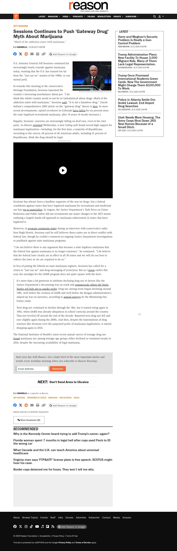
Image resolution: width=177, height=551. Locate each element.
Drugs (76, 398)
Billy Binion (123, 91)
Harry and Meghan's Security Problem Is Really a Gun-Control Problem (138, 40)
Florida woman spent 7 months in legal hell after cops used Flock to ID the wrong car (61, 441)
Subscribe (131, 16)
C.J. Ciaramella (20, 47)
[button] (161, 16)
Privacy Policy (58, 535)
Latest (42, 16)
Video (66, 16)
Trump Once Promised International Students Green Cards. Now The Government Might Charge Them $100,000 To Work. (139, 81)
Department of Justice (36, 398)
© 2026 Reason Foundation (25, 535)
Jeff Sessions (20, 26)
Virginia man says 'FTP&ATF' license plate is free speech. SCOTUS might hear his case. (62, 461)
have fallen (79, 110)
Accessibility (45, 535)
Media (116, 517)
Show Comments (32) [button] (30, 420)
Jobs (60, 517)
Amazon (127, 517)
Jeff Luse (122, 130)
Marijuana (52, 398)
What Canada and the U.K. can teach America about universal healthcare (56, 451)
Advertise (81, 517)
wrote (91, 270)
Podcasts (78, 16)
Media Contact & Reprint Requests (30, 412)
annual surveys (72, 296)
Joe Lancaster (124, 109)
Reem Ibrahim (123, 46)
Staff (52, 517)
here (95, 106)
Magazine (53, 16)
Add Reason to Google (64, 54)
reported (37, 125)
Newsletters (104, 16)
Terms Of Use (72, 535)
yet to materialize (32, 209)
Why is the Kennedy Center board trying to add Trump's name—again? (61, 434)
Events (44, 517)
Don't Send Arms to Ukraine (63, 382)
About (16, 517)
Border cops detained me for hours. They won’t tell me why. (53, 469)
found (16, 338)
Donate (117, 16)
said (64, 102)
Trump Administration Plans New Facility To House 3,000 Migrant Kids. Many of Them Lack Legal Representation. (137, 59)
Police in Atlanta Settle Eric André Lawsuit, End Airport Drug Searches (136, 103)
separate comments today (42, 228)
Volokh (91, 16)
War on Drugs (65, 398)
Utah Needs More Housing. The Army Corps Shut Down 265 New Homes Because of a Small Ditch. (139, 122)
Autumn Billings (125, 67)
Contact (106, 517)
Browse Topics (30, 517)
